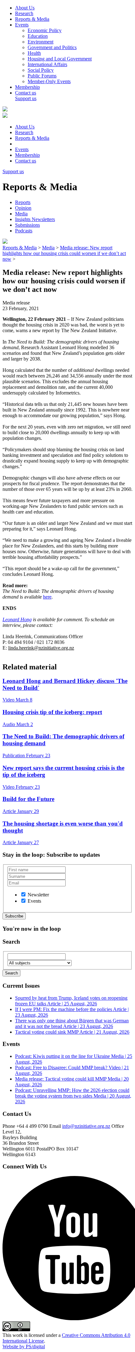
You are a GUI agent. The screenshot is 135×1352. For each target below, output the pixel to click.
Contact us (25, 92)
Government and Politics (52, 47)
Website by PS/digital (24, 1346)
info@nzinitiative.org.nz (86, 1126)
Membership (27, 87)
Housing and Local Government (60, 58)
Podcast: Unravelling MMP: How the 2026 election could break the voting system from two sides (73, 1096)
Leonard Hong (17, 619)
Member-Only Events (49, 81)
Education (38, 36)
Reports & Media (32, 19)
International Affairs (47, 64)
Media (21, 213)
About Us (25, 7)
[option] (23, 894)
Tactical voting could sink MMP (72, 1032)
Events (22, 24)
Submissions (27, 225)
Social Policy (41, 70)
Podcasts (23, 230)
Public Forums (42, 75)
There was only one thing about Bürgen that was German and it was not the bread (72, 1023)
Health (34, 53)
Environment (40, 41)
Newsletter (38, 894)
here (47, 596)
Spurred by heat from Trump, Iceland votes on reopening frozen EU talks (71, 1000)
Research (24, 13)
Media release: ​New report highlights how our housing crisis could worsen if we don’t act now (64, 253)
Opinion (23, 208)
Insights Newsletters (35, 219)
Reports (22, 202)
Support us (25, 98)
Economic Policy (45, 30)
